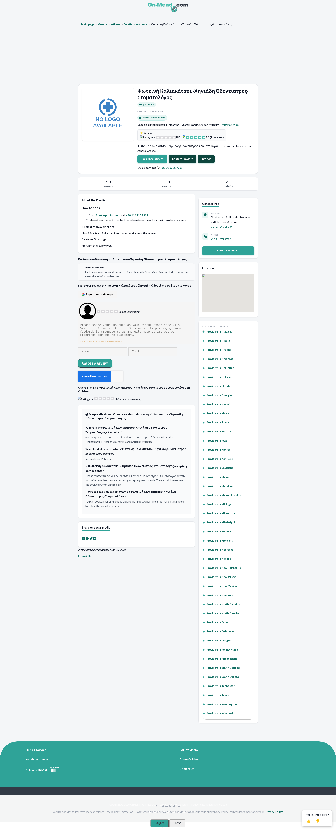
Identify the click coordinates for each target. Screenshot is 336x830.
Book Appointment (152, 158)
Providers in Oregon (218, 640)
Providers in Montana (219, 540)
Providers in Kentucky (219, 458)
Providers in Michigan (219, 504)
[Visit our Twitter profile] (46, 770)
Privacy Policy (274, 811)
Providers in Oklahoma (220, 631)
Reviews (206, 158)
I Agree (159, 823)
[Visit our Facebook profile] (40, 770)
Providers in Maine (217, 476)
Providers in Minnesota (220, 513)
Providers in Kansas (218, 449)
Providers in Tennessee (220, 685)
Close (177, 823)
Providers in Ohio (217, 622)
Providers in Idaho (217, 413)
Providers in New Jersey (221, 576)
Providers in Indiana (218, 431)
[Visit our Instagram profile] (43, 770)
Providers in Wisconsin (220, 713)
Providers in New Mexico (221, 585)
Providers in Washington (221, 704)
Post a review (97, 363)
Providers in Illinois (217, 422)
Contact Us (187, 769)
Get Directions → (221, 226)
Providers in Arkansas (219, 358)
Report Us (84, 556)
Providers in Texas (217, 695)
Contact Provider (182, 158)
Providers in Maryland (219, 486)
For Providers (189, 750)
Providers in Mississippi (220, 522)
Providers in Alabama (219, 331)
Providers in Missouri (219, 531)
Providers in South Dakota (222, 676)
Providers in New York (219, 595)
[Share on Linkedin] (94, 538)
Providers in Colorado (219, 376)
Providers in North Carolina (223, 604)
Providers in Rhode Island (221, 658)
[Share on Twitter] (91, 538)
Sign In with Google (99, 294)
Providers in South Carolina (223, 667)
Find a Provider (35, 750)
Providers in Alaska (218, 340)
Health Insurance (36, 759)
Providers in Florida (218, 386)
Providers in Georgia (219, 395)
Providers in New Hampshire (223, 567)
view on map (230, 124)
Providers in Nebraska (219, 549)
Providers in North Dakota (222, 613)
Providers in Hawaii (218, 404)
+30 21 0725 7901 (171, 167)
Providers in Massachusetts (223, 495)
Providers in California (220, 367)
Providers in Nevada (218, 558)
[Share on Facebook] (83, 538)
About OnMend (190, 759)
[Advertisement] (168, 57)
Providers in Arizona (218, 349)
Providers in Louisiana (219, 467)
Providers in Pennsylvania (222, 649)
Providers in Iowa (216, 440)
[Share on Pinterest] (87, 538)
